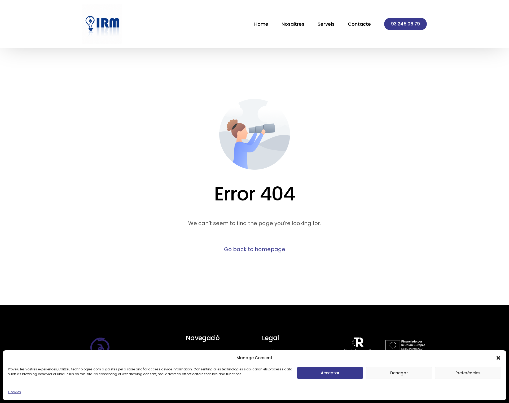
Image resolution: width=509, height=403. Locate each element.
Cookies (14, 392)
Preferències (468, 373)
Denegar (399, 373)
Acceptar (330, 373)
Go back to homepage (254, 249)
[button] (498, 358)
